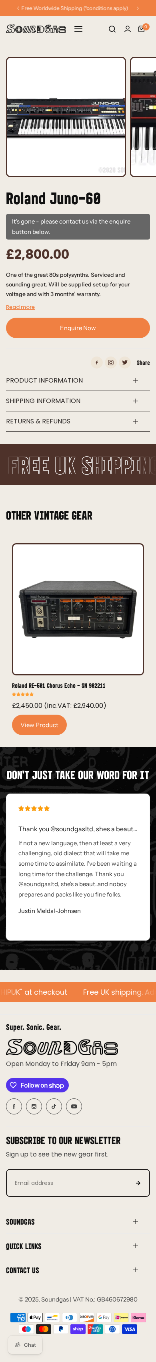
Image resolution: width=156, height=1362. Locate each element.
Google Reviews (78, 8)
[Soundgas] (36, 28)
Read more (20, 307)
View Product (39, 725)
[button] (18, 8)
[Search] (112, 29)
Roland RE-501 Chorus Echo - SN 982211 (59, 685)
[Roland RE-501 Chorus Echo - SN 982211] (78, 609)
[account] (127, 29)
